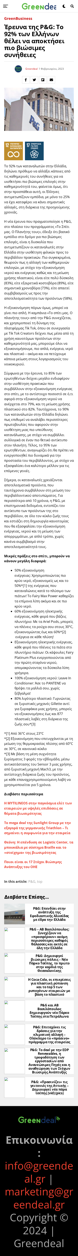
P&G (31, 881)
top (39, 881)
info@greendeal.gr (39, 1172)
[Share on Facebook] (26, 80)
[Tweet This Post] (34, 80)
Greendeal (31, 69)
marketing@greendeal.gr (39, 1198)
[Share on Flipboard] (43, 80)
